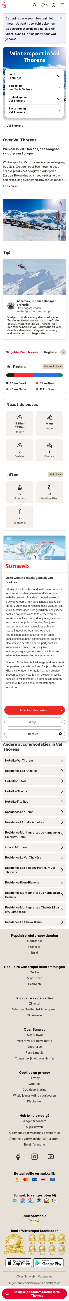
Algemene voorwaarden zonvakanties (35, 1133)
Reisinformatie (34, 1144)
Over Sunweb (34, 1035)
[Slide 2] (31, 237)
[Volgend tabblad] (63, 352)
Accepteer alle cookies (33, 710)
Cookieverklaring (34, 1089)
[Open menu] (62, 5)
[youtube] (50, 1159)
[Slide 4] (37, 237)
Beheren (33, 733)
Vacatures (34, 1046)
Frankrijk (34, 947)
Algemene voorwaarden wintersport (34, 1138)
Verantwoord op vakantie (34, 1041)
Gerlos (34, 972)
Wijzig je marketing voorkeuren (34, 1095)
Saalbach (34, 984)
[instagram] (34, 1159)
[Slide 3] (34, 237)
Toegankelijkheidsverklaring (34, 1058)
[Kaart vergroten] (35, 557)
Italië (34, 952)
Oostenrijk (34, 941)
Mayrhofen (34, 978)
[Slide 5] (40, 237)
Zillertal (34, 1003)
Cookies (34, 1084)
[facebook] (18, 1159)
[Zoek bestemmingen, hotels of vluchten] (34, 5)
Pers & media (35, 1052)
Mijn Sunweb (34, 1127)
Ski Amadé (34, 1015)
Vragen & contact (34, 1121)
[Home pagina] (3, 5)
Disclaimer (34, 1101)
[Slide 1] (28, 237)
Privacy (34, 1078)
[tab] (22, 352)
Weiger (33, 722)
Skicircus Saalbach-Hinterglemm (34, 1009)
